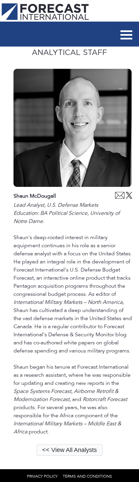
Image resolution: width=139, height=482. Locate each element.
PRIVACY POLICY (42, 476)
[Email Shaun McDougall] (119, 197)
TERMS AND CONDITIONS (87, 476)
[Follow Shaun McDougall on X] (129, 197)
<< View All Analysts (69, 450)
